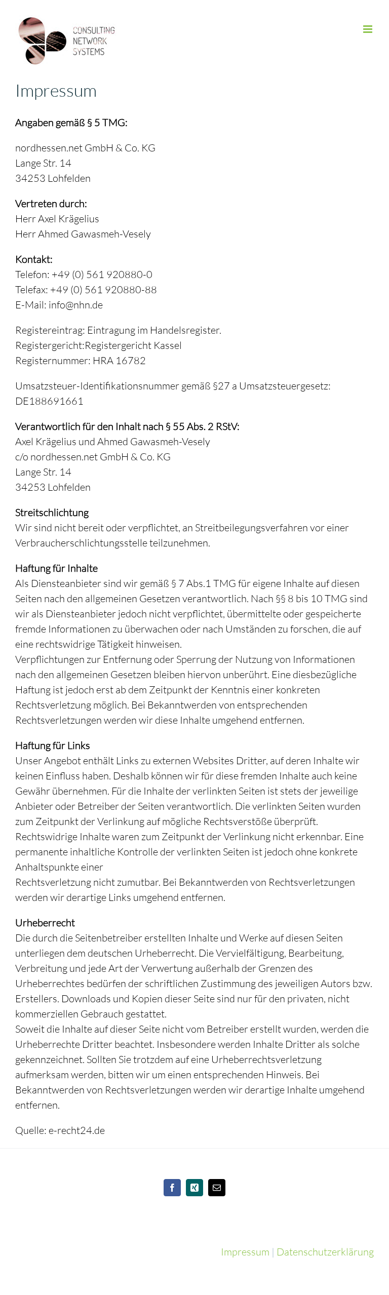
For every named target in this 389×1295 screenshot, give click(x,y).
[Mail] (216, 1187)
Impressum (245, 1251)
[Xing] (194, 1187)
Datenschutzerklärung (325, 1251)
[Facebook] (172, 1187)
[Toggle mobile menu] (368, 29)
